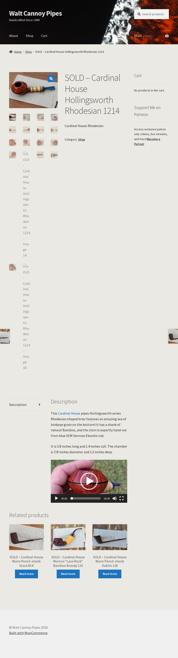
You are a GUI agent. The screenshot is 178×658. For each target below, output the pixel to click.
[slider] (86, 498)
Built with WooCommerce (28, 633)
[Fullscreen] (121, 498)
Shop (29, 35)
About (13, 35)
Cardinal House (69, 413)
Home (18, 52)
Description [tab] (17, 404)
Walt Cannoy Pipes (35, 13)
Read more (26, 574)
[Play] (56, 498)
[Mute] (114, 498)
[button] (51, 78)
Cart (44, 35)
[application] (89, 481)
